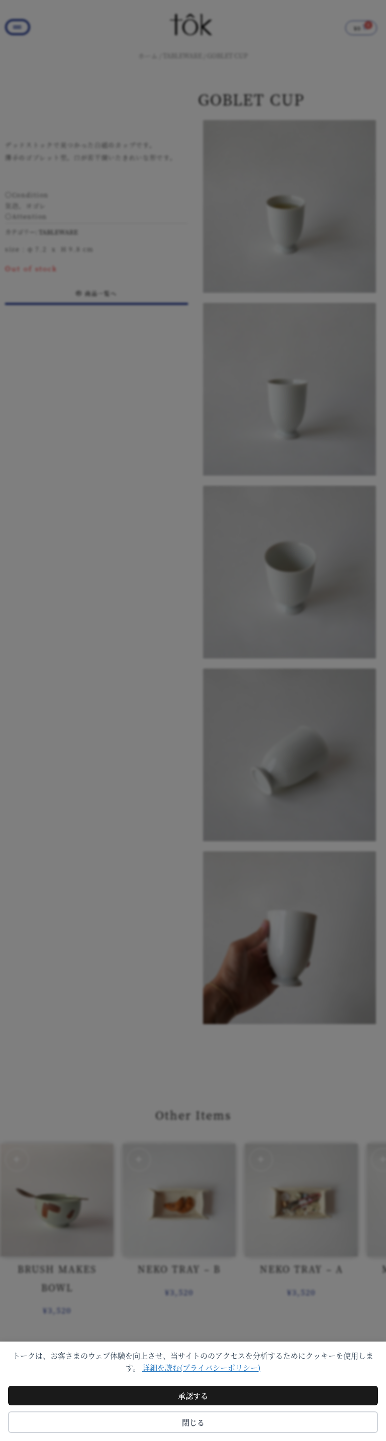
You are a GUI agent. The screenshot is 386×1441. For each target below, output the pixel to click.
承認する (193, 1395)
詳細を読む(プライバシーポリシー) (201, 1367)
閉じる (193, 1422)
